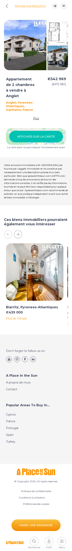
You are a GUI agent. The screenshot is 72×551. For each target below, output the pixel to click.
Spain (10, 435)
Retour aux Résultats (30, 5)
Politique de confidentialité (36, 491)
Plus (36, 118)
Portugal (12, 428)
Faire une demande (36, 525)
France (10, 421)
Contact (11, 389)
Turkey (10, 441)
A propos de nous (18, 382)
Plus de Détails (16, 318)
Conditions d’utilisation (32, 497)
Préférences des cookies (36, 503)
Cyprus (11, 414)
